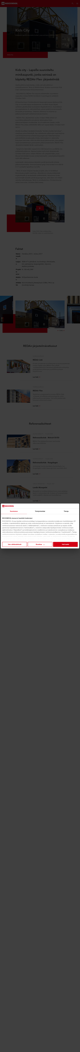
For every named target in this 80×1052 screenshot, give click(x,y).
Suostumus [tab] (14, 511)
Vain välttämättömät (14, 544)
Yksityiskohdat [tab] (40, 511)
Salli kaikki (65, 544)
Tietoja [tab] (66, 511)
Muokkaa (39, 544)
